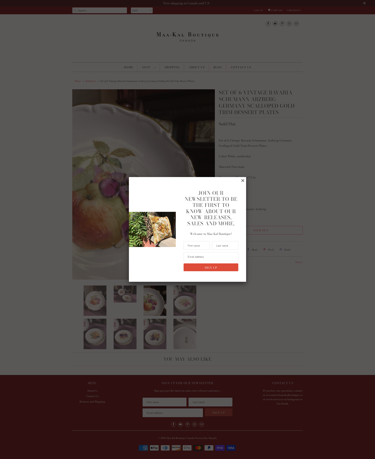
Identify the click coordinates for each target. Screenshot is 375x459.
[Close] (242, 180)
